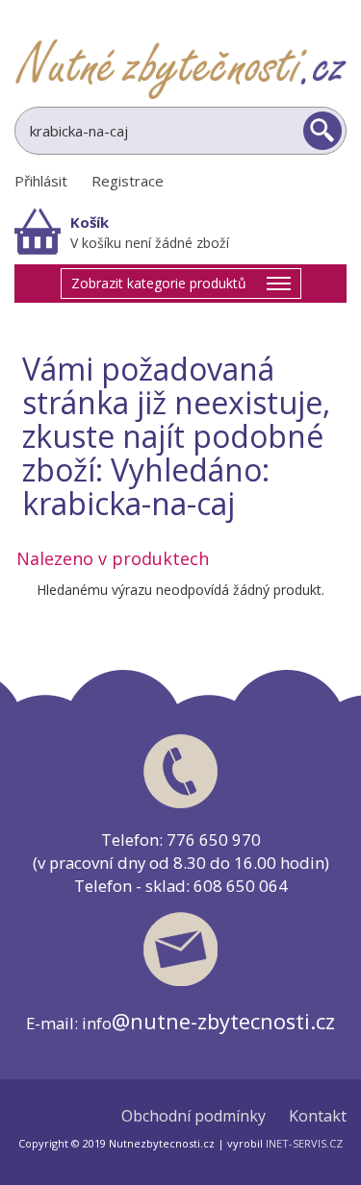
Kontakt (318, 1116)
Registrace (127, 180)
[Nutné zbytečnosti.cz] (180, 68)
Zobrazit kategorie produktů (158, 283)
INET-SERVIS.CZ (304, 1143)
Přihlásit (40, 180)
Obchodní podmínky (193, 1116)
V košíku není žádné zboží (149, 243)
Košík (89, 222)
